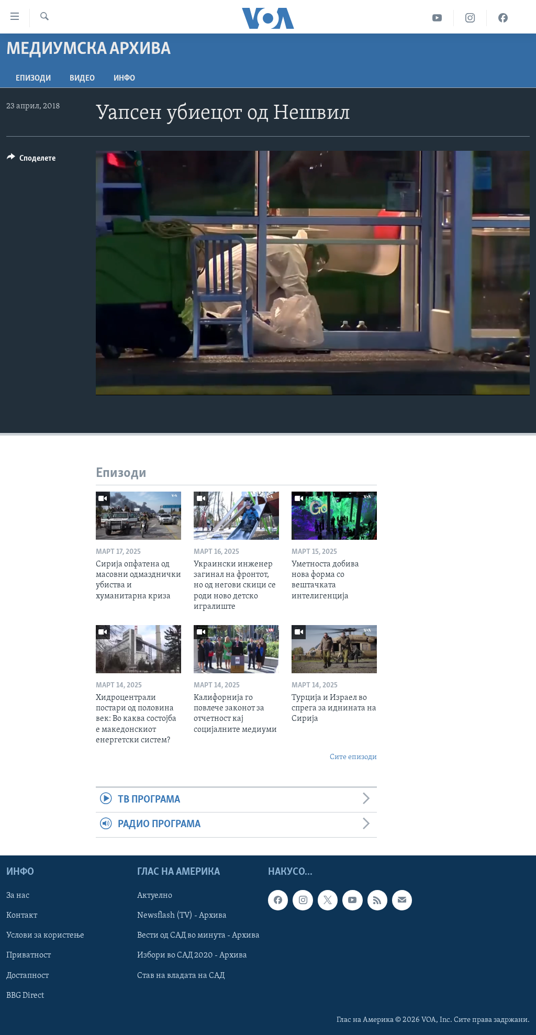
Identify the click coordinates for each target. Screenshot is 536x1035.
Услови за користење (45, 935)
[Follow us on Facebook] (278, 900)
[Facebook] (503, 18)
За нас (17, 896)
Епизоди (33, 78)
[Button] (31, 161)
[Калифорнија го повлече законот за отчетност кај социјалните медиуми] (236, 649)
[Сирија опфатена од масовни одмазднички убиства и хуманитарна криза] (138, 516)
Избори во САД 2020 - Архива (192, 955)
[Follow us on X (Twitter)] (328, 900)
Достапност (27, 975)
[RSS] (377, 900)
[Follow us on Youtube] (352, 900)
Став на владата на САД (181, 975)
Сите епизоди (353, 757)
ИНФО (124, 78)
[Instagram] (470, 18)
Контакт (21, 915)
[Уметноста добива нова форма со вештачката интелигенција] (334, 516)
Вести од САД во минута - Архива (198, 935)
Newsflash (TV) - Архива (182, 915)
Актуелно (154, 896)
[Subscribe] (402, 900)
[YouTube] (437, 18)
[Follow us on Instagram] (302, 900)
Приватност (28, 955)
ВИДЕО (82, 78)
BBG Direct (25, 995)
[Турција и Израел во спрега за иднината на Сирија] (334, 649)
